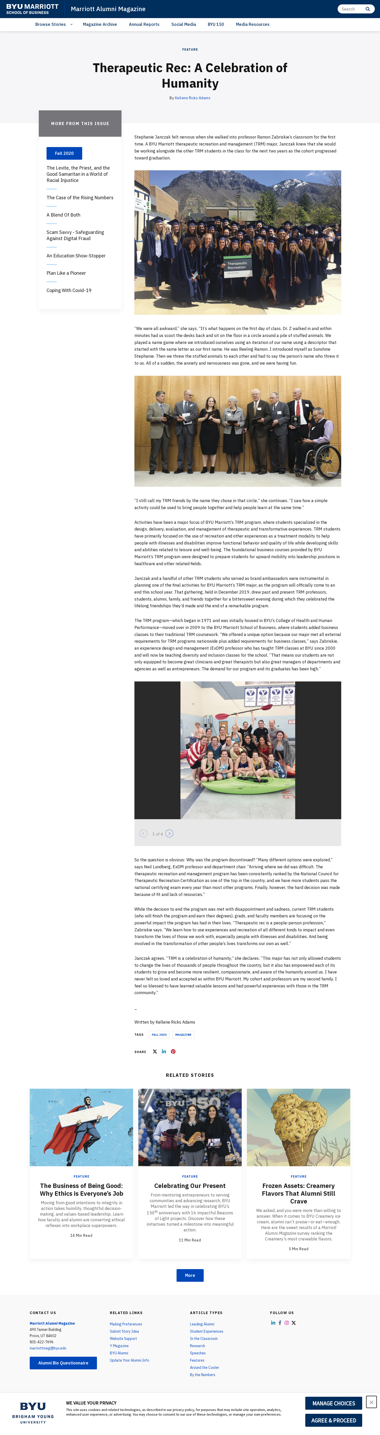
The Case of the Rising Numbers (80, 198)
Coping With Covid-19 (69, 290)
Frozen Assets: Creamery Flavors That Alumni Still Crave (298, 1193)
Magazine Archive (100, 24)
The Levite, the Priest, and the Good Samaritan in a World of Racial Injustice (78, 174)
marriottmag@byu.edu (48, 1348)
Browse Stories (50, 24)
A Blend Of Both (63, 215)
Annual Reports (144, 24)
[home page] (32, 9)
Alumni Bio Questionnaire (63, 1362)
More (190, 1275)
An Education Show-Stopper (76, 256)
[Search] (367, 8)
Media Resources (253, 24)
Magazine (183, 1035)
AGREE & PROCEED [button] (333, 1420)
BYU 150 (216, 24)
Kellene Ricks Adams (193, 98)
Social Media (183, 24)
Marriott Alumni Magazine (108, 9)
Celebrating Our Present (190, 1185)
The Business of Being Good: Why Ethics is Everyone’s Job (81, 1189)
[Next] (169, 833)
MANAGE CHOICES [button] (334, 1403)
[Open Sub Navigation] (72, 24)
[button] (371, 1402)
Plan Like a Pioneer (66, 273)
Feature (190, 49)
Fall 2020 (159, 1035)
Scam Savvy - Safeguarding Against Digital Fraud (75, 235)
